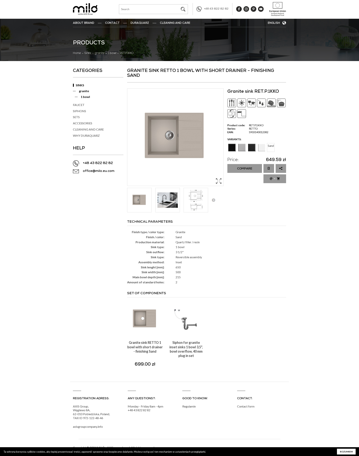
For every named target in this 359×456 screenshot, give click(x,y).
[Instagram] (246, 9)
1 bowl (112, 53)
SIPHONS (79, 111)
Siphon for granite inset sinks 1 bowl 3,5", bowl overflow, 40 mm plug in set (186, 349)
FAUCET (79, 105)
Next (213, 200)
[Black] (232, 147)
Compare (244, 168)
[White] (261, 147)
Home (77, 53)
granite (100, 53)
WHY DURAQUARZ (86, 135)
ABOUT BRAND (83, 23)
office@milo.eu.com (98, 171)
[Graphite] (252, 147)
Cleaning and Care (175, 23)
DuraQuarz (140, 23)
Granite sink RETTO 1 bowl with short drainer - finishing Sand (145, 346)
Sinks (87, 53)
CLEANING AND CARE (88, 129)
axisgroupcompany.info (88, 426)
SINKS (80, 85)
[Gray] (242, 147)
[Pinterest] (253, 9)
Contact (112, 23)
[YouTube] (261, 9)
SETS (76, 117)
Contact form (245, 406)
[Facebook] (239, 9)
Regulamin (189, 406)
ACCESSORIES (82, 123)
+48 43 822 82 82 (216, 9)
